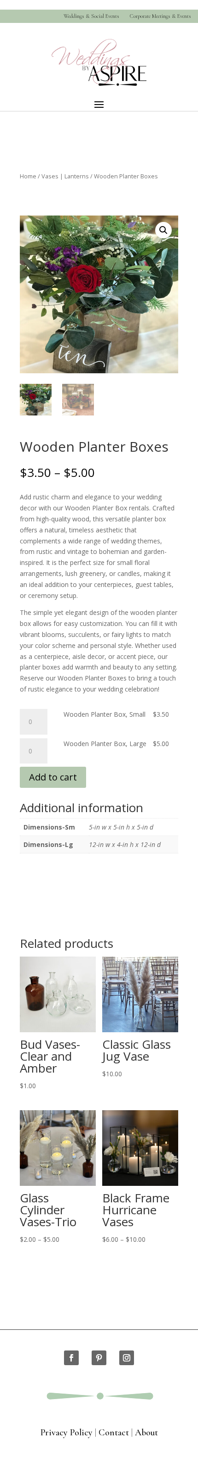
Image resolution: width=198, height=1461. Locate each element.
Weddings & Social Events (91, 16)
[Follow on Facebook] (71, 1357)
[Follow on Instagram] (126, 1357)
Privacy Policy (67, 1432)
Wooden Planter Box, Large (105, 743)
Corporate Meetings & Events (160, 16)
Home (28, 176)
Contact (114, 1432)
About (146, 1432)
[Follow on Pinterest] (99, 1357)
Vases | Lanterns (65, 176)
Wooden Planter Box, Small (105, 714)
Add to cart (53, 777)
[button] (163, 230)
